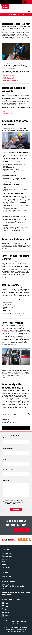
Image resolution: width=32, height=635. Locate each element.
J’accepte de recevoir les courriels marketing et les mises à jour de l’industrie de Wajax (14, 502)
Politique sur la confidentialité (22, 627)
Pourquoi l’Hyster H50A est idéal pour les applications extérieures (13, 587)
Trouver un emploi (6, 576)
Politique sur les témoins (21, 629)
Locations (4, 559)
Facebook (7, 603)
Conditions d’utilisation (10, 629)
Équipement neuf (6, 553)
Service (4, 564)
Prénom (6, 438)
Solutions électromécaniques (10, 80)
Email (5, 459)
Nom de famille (8, 448)
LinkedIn (7, 606)
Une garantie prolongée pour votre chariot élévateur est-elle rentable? (16, 593)
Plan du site (6, 627)
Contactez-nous (6, 567)
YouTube (7, 612)
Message (6, 480)
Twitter (7, 609)
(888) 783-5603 (9, 424)
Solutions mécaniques (8, 78)
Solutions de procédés (8, 77)
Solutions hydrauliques (8, 75)
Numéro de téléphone (10, 470)
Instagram (7, 615)
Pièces (3, 562)
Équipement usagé (7, 556)
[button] (16, 14)
